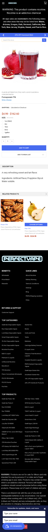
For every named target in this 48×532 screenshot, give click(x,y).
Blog (27, 292)
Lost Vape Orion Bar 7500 (10, 459)
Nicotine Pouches (8, 349)
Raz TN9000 (6, 411)
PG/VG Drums (6, 382)
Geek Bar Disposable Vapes (11, 325)
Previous (2, 35)
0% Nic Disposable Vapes (10, 345)
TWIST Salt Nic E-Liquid (32, 411)
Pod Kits (4, 386)
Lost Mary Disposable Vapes (11, 333)
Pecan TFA (4, 224)
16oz (6, 127)
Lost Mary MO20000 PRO (10, 450)
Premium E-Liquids (8, 358)
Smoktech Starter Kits (32, 374)
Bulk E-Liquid (6, 353)
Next (44, 35)
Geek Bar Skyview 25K (9, 419)
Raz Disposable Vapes (9, 329)
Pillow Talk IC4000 (8, 438)
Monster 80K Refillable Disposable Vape (32, 460)
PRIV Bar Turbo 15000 (32, 399)
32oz (6, 130)
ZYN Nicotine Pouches (9, 442)
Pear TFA (28, 228)
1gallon (7, 132)
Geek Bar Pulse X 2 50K (32, 436)
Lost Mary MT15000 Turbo (10, 415)
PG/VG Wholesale (8, 378)
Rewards (5, 283)
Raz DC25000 (6, 407)
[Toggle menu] (3, 3)
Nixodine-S (5, 366)
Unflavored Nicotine (8, 362)
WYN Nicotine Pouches (32, 403)
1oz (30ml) (8, 121)
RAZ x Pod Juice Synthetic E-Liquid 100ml (34, 447)
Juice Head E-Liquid (31, 415)
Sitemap (28, 288)
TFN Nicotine (6, 370)
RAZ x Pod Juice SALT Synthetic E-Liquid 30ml (35, 454)
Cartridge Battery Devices (33, 345)
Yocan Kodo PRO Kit (31, 432)
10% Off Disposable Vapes (34, 379)
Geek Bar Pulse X (7, 403)
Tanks (27, 337)
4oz (6, 124)
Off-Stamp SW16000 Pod (10, 446)
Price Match (6, 279)
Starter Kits (28, 325)
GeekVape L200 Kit (31, 423)
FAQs (27, 300)
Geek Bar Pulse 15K (8, 399)
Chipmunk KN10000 (8, 428)
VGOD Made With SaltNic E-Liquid (34, 441)
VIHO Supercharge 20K (9, 454)
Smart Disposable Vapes (10, 337)
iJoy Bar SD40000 (8, 423)
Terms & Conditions (32, 283)
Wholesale (5, 275)
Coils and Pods (30, 333)
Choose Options (36, 224)
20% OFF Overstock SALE (24, 35)
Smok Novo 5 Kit (30, 419)
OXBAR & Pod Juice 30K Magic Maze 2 (12, 433)
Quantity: (6, 137)
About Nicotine (31, 275)
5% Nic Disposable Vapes (10, 341)
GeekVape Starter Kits (32, 370)
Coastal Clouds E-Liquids (33, 360)
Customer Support (8, 312)
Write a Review (7, 100)
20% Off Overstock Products (34, 383)
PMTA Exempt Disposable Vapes (33, 365)
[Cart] (46, 3)
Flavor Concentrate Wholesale (12, 374)
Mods (27, 329)
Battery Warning (31, 279)
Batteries (28, 341)
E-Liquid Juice (29, 349)
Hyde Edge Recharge (32, 428)
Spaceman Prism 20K (9, 463)
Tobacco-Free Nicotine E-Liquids (33, 355)
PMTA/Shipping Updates (34, 296)
